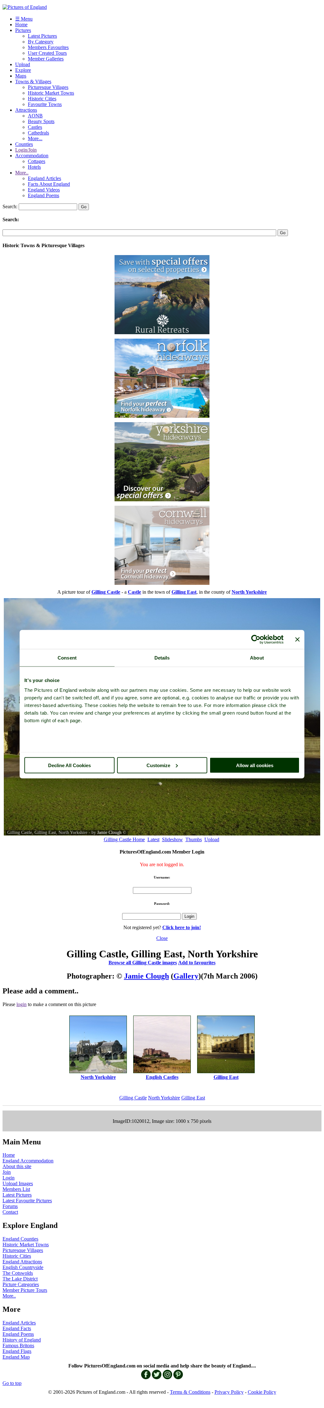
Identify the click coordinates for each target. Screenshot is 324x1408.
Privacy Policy (229, 1392)
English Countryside (23, 1267)
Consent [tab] (67, 657)
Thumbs (193, 839)
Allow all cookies (254, 765)
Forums (10, 1206)
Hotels (34, 167)
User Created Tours (47, 53)
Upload (22, 64)
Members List (16, 1189)
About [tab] (257, 657)
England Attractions (22, 1261)
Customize (158, 765)
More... (35, 138)
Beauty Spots (41, 121)
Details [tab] (162, 657)
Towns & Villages (33, 81)
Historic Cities (42, 98)
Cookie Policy (262, 1392)
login (21, 1004)
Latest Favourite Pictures (27, 1200)
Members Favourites (48, 47)
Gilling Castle (133, 1097)
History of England (22, 1339)
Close (162, 938)
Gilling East (193, 1097)
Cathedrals (38, 132)
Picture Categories (21, 1284)
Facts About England (49, 184)
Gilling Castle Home (124, 839)
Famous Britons (18, 1345)
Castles (35, 127)
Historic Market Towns (51, 93)
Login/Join (26, 150)
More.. (21, 172)
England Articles (44, 178)
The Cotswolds (18, 1273)
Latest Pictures (42, 36)
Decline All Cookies (69, 765)
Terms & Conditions (190, 1392)
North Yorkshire (164, 1097)
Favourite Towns (45, 104)
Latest (153, 839)
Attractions (26, 110)
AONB (35, 115)
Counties (24, 144)
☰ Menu (24, 19)
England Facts (17, 1328)
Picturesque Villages (48, 87)
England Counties (20, 1239)
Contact (10, 1212)
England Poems (43, 195)
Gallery (185, 976)
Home (21, 24)
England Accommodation (28, 1160)
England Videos (44, 189)
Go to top (12, 1383)
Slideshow (172, 839)
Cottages (36, 161)
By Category (40, 41)
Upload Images (18, 1183)
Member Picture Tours (25, 1290)
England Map (16, 1357)
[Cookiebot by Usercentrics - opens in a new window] (256, 639)
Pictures (23, 30)
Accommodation (31, 155)
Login (9, 1177)
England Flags (17, 1351)
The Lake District (20, 1278)
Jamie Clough (109, 832)
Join (7, 1172)
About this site (17, 1166)
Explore (23, 70)
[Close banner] (297, 639)
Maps (20, 75)
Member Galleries (46, 58)
